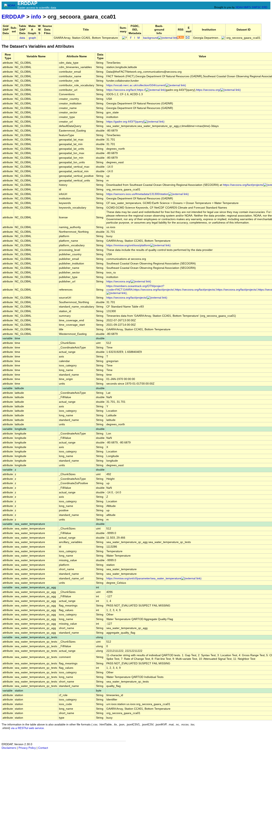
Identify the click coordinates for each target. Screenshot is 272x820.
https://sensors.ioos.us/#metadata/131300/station (137, 194)
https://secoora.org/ (208, 89)
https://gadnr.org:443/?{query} (125, 121)
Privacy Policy (27, 747)
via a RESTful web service (27, 728)
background (150, 37)
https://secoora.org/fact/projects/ (126, 297)
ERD (264, 7)
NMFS (247, 7)
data (22, 37)
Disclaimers (9, 747)
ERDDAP (13, 17)
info (36, 17)
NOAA (239, 7)
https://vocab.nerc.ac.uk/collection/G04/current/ (136, 85)
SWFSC (256, 7)
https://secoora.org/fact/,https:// (126, 89)
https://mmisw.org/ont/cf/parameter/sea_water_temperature (143, 578)
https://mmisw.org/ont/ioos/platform (128, 245)
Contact (43, 747)
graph (32, 37)
